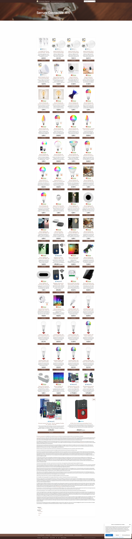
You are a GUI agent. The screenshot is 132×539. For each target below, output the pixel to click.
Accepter (109, 535)
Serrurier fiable (52, 537)
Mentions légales (121, 537)
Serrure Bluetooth (41, 535)
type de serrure (58, 486)
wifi (39, 515)
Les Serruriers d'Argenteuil (44, 1)
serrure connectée (41, 436)
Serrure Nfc (48, 535)
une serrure (82, 442)
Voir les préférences (126, 535)
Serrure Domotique (78, 535)
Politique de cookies (115, 537)
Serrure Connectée (45, 537)
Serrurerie (40, 508)
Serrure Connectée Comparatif (58, 535)
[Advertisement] (66, 29)
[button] (129, 524)
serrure (57, 436)
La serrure (38, 437)
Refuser (117, 535)
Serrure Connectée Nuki (69, 535)
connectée (40, 511)
